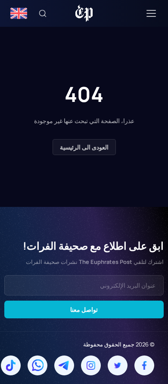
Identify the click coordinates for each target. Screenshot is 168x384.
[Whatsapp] (37, 365)
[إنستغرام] (91, 365)
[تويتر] (118, 365)
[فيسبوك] (144, 365)
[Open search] (43, 13)
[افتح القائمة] (151, 13)
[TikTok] (11, 365)
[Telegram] (64, 365)
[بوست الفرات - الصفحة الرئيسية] (84, 13)
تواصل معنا (84, 309)
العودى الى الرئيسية (84, 147)
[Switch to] (18, 13)
